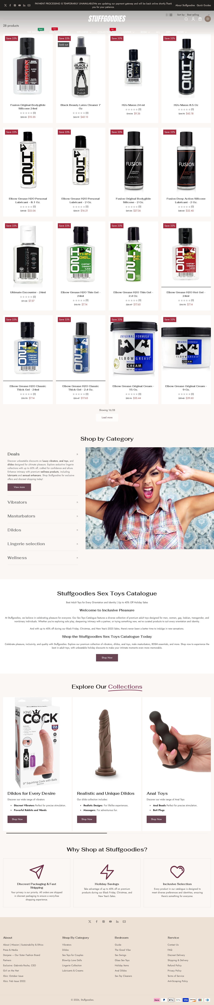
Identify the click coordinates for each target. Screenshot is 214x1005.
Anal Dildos (121, 970)
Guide (118, 944)
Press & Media (10, 950)
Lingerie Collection (72, 965)
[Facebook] (10, 5)
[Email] (29, 5)
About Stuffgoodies (185, 5)
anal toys (63, 461)
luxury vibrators (50, 461)
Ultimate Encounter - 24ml (28, 292)
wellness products (50, 471)
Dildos (65, 950)
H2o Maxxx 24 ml (133, 105)
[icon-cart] (199, 19)
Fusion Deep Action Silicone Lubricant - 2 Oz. (186, 200)
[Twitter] (5, 5)
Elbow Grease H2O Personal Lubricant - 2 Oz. (81, 200)
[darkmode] (208, 19)
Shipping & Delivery (178, 960)
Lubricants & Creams (72, 970)
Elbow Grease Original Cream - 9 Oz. (186, 388)
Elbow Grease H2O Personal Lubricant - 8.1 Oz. (28, 200)
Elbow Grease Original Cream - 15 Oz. (133, 388)
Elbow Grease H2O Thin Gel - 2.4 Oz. (133, 294)
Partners (7, 960)
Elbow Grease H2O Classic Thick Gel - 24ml (28, 388)
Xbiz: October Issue (13, 976)
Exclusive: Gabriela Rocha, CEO (19, 965)
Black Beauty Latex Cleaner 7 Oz (81, 106)
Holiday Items (122, 965)
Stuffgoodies (87, 1000)
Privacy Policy (174, 970)
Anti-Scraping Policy (178, 981)
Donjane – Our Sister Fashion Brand (21, 955)
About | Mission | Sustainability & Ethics (23, 944)
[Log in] (193, 19)
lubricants (12, 475)
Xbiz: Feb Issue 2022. (14, 981)
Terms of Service (176, 976)
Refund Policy (175, 965)
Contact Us (173, 944)
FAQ (170, 950)
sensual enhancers (32, 475)
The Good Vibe (123, 950)
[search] (186, 19)
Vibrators (66, 944)
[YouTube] (19, 5)
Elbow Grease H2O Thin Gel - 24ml (80, 294)
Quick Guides (204, 5)
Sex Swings (120, 955)
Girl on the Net (11, 970)
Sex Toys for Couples (72, 955)
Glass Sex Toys (122, 960)
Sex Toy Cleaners (123, 976)
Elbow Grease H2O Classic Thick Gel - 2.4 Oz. (81, 388)
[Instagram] (15, 5)
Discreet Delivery (176, 955)
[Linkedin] (24, 5)
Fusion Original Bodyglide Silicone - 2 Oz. (133, 200)
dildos (11, 464)
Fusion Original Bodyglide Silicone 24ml (27, 106)
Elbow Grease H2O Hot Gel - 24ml (186, 294)
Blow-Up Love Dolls (72, 960)
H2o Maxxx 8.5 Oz (186, 105)
